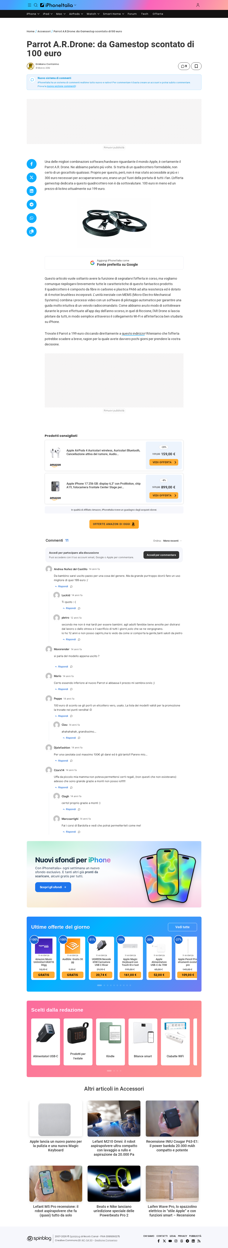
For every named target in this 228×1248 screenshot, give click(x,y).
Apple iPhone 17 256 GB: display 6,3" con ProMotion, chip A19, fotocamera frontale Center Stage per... (104, 485)
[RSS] (199, 1241)
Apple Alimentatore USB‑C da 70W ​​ (159, 962)
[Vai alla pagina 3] (107, 985)
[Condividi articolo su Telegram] (32, 205)
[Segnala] (71, 586)
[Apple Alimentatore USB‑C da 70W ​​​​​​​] (159, 945)
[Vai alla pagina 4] (111, 985)
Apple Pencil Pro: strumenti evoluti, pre (188, 962)
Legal (173, 1236)
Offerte (158, 14)
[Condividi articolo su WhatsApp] (32, 218)
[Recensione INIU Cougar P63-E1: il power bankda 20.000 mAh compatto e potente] (172, 1119)
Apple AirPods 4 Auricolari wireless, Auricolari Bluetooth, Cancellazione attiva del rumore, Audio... (103, 452)
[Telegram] (187, 1241)
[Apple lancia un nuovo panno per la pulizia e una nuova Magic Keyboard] (55, 1119)
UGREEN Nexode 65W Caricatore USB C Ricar (101, 962)
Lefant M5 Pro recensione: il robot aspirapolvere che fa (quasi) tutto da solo (55, 1210)
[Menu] (30, 5)
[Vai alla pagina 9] (127, 985)
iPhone (31, 14)
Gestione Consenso (106, 1240)
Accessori (43, 31)
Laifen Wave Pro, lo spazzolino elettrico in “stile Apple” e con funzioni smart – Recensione (172, 1210)
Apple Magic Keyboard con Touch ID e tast (130, 962)
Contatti (162, 1236)
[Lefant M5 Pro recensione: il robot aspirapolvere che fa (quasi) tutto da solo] (55, 1184)
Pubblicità (195, 1236)
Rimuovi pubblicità (114, 147)
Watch (91, 14)
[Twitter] (164, 1241)
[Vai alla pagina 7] (120, 985)
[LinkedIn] (193, 1241)
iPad (46, 14)
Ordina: (157, 540)
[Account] (198, 5)
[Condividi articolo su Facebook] (32, 164)
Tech (144, 14)
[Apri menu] (75, 5)
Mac (59, 14)
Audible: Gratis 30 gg (72, 960)
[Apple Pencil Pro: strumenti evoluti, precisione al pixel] (188, 945)
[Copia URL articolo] (32, 232)
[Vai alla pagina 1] (99, 985)
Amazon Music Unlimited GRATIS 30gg (44, 962)
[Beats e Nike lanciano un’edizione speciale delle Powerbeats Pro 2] (114, 1184)
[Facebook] (158, 1241)
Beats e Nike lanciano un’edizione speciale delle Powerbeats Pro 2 (114, 1210)
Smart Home (112, 14)
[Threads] (181, 1241)
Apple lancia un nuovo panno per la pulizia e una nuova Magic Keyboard (56, 1145)
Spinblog (75, 1236)
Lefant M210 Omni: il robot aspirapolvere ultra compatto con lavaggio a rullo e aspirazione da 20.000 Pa (114, 1148)
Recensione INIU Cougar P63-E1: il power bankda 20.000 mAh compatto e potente (172, 1145)
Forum (132, 14)
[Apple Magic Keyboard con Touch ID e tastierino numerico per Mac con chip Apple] (130, 945)
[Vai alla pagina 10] (130, 985)
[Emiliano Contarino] (30, 66)
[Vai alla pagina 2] (104, 985)
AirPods (74, 14)
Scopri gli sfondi (51, 887)
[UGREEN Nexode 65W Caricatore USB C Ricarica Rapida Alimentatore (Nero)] (101, 945)
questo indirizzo (133, 333)
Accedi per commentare (161, 554)
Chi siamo (148, 1236)
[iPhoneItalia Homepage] (56, 5)
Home (30, 31)
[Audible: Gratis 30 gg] (72, 945)
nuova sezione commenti (61, 86)
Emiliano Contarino (47, 64)
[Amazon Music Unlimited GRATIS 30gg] (44, 945)
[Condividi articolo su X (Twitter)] (32, 177)
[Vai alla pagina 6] (117, 985)
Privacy (182, 1236)
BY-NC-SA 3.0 (85, 1240)
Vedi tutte (182, 927)
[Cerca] (36, 5)
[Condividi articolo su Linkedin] (32, 191)
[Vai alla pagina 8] (124, 985)
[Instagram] (176, 1241)
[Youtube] (170, 1241)
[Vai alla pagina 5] (114, 985)
